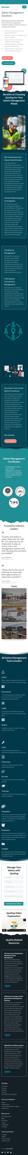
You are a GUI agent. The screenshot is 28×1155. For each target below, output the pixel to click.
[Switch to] (13, 2)
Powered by (7, 1148)
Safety (6, 1047)
